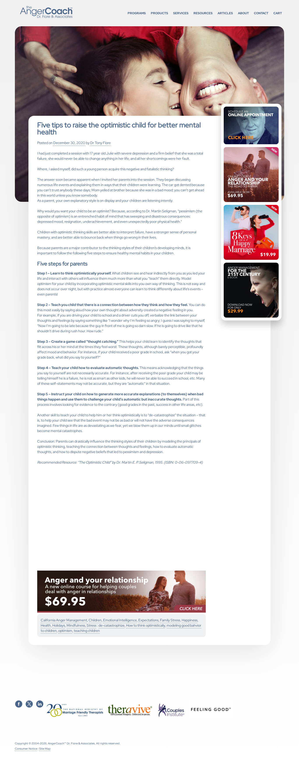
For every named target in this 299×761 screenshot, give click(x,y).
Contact (261, 13)
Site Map (45, 748)
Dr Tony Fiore (100, 143)
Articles (225, 13)
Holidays (58, 625)
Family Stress (170, 620)
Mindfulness (76, 625)
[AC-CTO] (121, 611)
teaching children (87, 630)
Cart (277, 13)
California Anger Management (64, 620)
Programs (137, 13)
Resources (203, 13)
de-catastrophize (111, 625)
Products (159, 13)
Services (180, 13)
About (243, 13)
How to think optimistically (145, 625)
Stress (91, 625)
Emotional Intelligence (120, 620)
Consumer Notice (26, 748)
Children (95, 620)
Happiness (189, 620)
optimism (65, 630)
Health (46, 625)
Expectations (148, 620)
